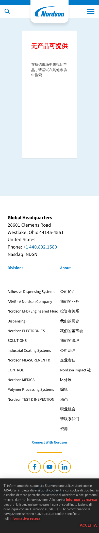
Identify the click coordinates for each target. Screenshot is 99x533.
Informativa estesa (81, 500)
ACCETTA (88, 525)
